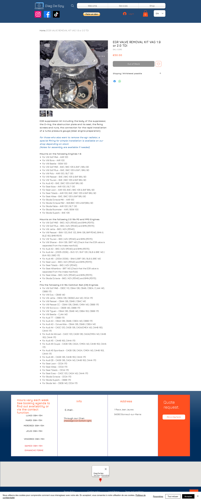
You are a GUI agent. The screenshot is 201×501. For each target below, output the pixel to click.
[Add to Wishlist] (158, 64)
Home (42, 30)
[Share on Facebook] (114, 81)
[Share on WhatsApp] (119, 81)
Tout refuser (173, 496)
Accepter (188, 496)
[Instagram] (38, 14)
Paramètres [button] (158, 496)
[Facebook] (47, 14)
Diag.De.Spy (54, 6)
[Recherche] (72, 5)
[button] (91, 14)
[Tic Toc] (56, 14)
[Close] (197, 496)
